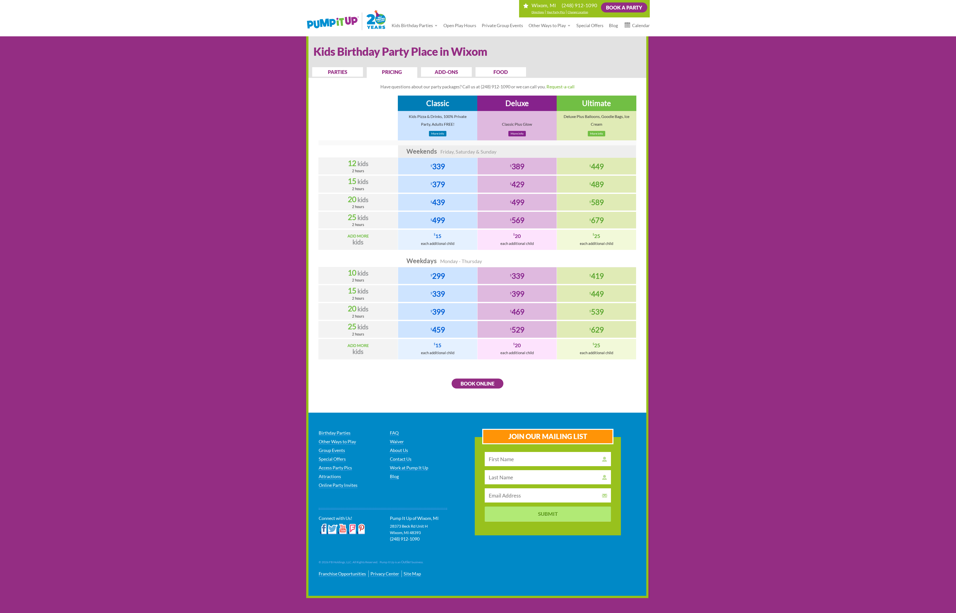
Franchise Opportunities (342, 573)
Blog (613, 25)
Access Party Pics (335, 467)
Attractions (330, 476)
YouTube (342, 529)
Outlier (406, 562)
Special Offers (589, 25)
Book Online (477, 384)
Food (500, 72)
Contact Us (401, 459)
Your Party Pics (556, 12)
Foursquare (351, 529)
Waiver (397, 441)
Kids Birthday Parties (412, 25)
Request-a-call (560, 86)
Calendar (641, 25)
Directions (538, 12)
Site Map (412, 573)
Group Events (332, 450)
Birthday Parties (335, 433)
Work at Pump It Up (409, 467)
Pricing (392, 72)
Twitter (332, 529)
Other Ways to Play (547, 25)
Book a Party (624, 7)
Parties (337, 72)
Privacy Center (384, 573)
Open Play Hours (459, 25)
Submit (548, 514)
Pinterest (360, 529)
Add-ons (446, 72)
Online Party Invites (338, 485)
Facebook (323, 529)
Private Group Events (502, 25)
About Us (399, 450)
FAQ (394, 433)
